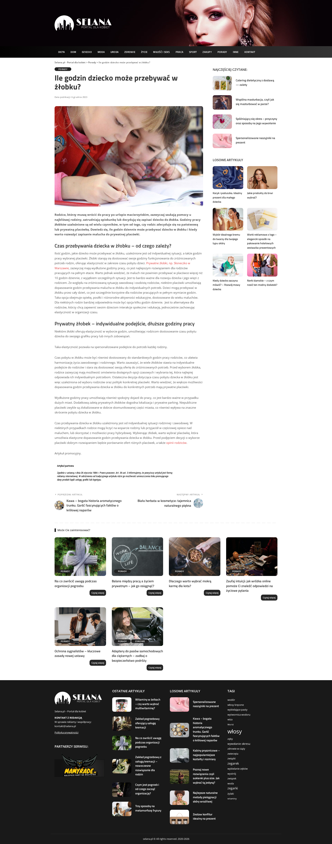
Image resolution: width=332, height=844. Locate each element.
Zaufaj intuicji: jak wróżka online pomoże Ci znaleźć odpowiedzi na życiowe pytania (249, 586)
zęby (230, 739)
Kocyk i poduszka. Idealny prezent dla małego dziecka (227, 197)
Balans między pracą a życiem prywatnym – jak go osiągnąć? (133, 583)
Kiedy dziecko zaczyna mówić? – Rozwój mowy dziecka (226, 284)
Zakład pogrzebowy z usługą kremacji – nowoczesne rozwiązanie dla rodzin (148, 766)
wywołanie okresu (238, 744)
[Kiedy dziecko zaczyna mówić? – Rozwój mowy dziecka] (228, 265)
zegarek (233, 763)
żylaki (230, 793)
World (230, 724)
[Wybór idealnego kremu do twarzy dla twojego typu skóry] (228, 219)
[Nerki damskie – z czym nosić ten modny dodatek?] (262, 265)
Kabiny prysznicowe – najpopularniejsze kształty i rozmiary (206, 754)
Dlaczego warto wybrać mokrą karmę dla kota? (190, 583)
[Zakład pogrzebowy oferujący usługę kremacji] (121, 724)
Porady (62, 69)
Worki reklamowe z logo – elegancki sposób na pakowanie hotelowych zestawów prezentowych (262, 241)
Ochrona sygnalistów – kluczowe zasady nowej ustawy (77, 653)
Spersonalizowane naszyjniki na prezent (255, 140)
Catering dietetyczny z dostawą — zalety (255, 82)
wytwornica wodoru (238, 714)
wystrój (231, 773)
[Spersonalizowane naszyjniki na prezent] (222, 141)
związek (231, 778)
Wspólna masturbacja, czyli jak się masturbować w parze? (255, 101)
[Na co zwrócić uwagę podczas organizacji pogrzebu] (80, 556)
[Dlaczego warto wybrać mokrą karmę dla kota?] (194, 556)
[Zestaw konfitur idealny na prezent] (179, 817)
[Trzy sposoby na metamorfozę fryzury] (121, 809)
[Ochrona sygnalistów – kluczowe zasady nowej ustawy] (80, 626)
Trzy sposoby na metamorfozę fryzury (148, 808)
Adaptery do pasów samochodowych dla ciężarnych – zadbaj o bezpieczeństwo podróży (137, 656)
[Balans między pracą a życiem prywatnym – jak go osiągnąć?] (137, 556)
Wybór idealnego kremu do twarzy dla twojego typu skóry (226, 238)
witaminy (232, 798)
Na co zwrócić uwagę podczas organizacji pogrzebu (76, 583)
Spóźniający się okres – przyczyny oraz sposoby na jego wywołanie (256, 121)
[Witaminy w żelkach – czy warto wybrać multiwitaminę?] (121, 704)
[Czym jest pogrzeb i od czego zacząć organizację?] (121, 789)
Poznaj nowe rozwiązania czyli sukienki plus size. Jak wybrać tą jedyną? (206, 776)
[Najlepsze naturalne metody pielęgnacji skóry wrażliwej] (179, 798)
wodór (231, 700)
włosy (234, 731)
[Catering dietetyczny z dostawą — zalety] (222, 83)
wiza (229, 719)
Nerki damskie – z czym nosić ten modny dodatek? (262, 282)
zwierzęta (232, 753)
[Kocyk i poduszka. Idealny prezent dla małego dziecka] (228, 177)
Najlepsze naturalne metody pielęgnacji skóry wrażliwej (205, 797)
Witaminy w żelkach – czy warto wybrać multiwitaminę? (147, 703)
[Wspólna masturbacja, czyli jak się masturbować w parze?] (222, 102)
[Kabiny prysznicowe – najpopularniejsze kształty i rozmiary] (179, 755)
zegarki (232, 788)
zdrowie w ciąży (236, 748)
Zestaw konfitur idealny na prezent (204, 816)
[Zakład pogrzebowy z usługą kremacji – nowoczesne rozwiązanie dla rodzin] (121, 766)
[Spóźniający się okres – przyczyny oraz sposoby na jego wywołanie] (222, 121)
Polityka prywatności (66, 732)
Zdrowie (140, 641)
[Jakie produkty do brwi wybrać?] (262, 177)
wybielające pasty (237, 709)
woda (230, 783)
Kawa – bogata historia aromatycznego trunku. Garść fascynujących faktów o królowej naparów (206, 729)
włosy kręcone (235, 705)
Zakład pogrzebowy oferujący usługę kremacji (147, 723)
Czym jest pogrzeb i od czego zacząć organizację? (147, 789)
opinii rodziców (176, 443)
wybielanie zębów (237, 768)
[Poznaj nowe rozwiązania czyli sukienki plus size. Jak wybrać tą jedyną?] (179, 776)
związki (231, 758)
